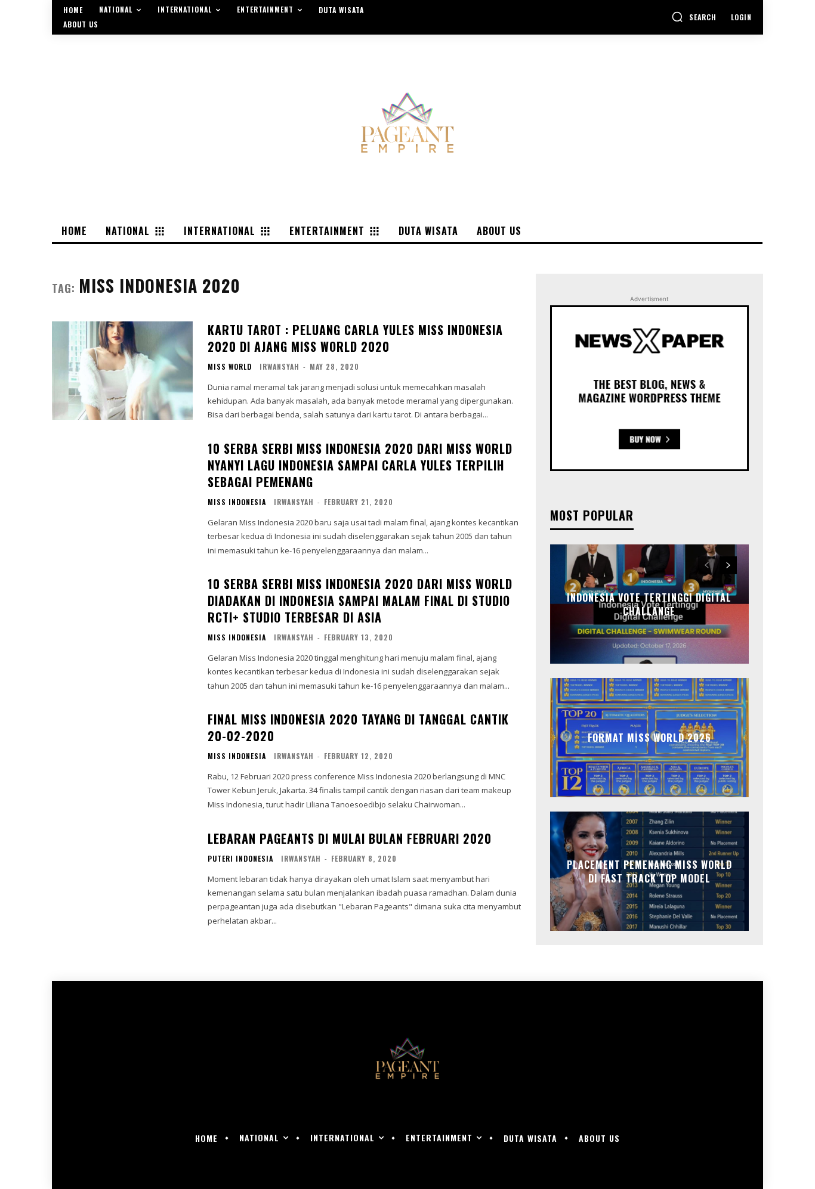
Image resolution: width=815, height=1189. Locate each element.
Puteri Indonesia (240, 858)
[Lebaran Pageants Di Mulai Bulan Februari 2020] (122, 878)
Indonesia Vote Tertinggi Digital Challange (649, 604)
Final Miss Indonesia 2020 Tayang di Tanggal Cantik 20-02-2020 (358, 727)
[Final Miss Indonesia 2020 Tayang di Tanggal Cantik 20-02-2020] (122, 760)
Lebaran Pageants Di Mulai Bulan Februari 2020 (350, 838)
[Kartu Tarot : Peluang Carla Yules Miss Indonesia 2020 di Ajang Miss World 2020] (122, 370)
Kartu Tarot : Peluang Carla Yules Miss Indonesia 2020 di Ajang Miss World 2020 (355, 338)
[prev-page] (706, 565)
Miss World (230, 366)
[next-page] (728, 565)
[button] (694, 17)
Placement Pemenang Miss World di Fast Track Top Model (649, 871)
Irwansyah (280, 366)
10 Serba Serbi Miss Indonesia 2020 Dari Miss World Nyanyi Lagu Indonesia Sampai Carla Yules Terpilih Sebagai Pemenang (360, 465)
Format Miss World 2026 (649, 737)
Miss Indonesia (237, 502)
